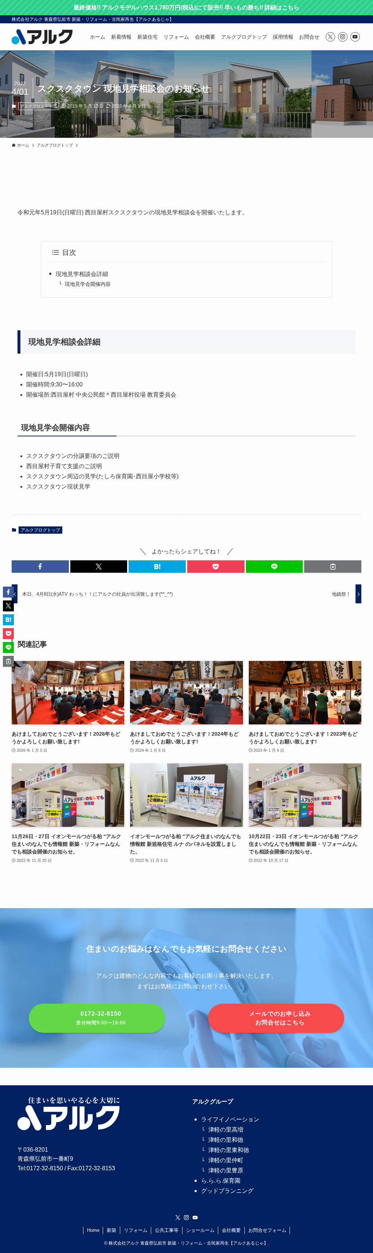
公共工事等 (166, 1230)
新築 (111, 1230)
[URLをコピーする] (332, 566)
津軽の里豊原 (225, 1170)
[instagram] (343, 37)
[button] (40, 566)
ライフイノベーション (230, 1119)
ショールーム (200, 1230)
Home (93, 1230)
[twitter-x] (330, 37)
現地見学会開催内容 (88, 284)
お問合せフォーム (267, 1230)
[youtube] (355, 37)
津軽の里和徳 (225, 1140)
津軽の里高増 (225, 1129)
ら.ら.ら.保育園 (220, 1181)
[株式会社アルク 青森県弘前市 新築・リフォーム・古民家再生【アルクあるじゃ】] (42, 36)
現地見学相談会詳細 (82, 274)
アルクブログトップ (38, 106)
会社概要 (231, 1230)
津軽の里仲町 (225, 1160)
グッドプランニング (227, 1191)
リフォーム (136, 1230)
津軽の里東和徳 (228, 1150)
